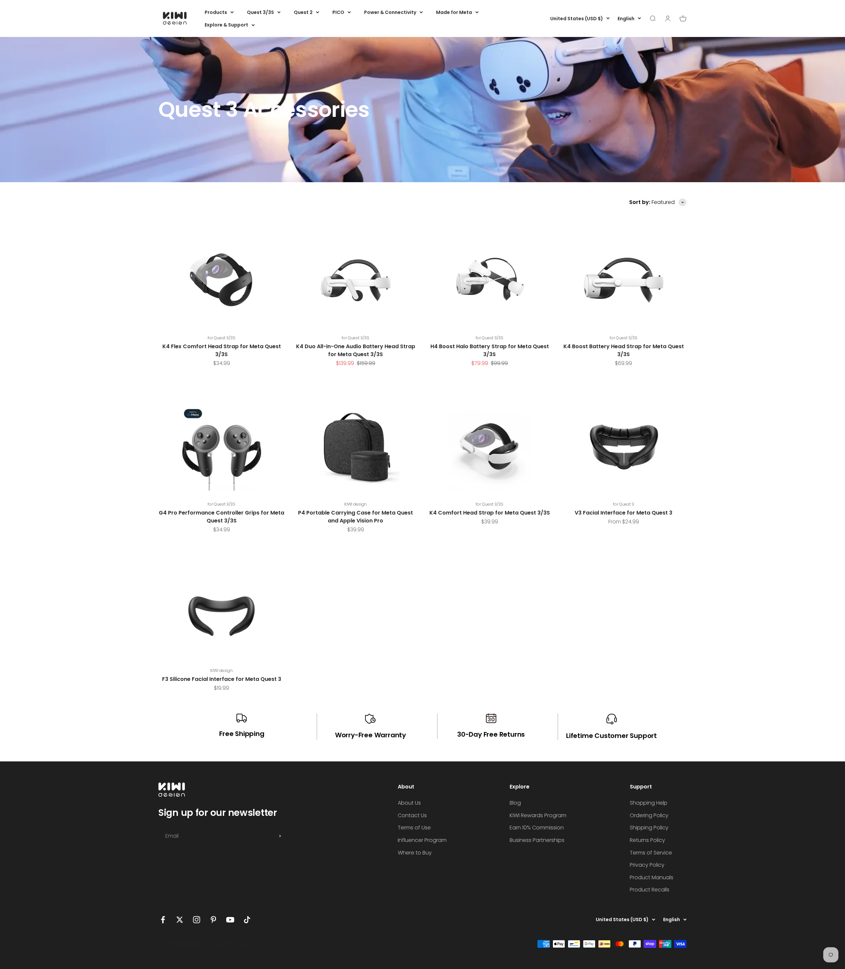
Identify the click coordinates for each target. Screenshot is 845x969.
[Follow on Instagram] (196, 919)
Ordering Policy (649, 815)
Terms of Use (414, 827)
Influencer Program (422, 840)
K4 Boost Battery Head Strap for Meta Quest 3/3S (623, 350)
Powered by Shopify (230, 944)
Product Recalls (649, 889)
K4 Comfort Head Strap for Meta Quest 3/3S (489, 513)
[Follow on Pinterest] (213, 919)
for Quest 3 (623, 504)
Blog (515, 803)
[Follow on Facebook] (162, 919)
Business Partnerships (537, 840)
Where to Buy (415, 852)
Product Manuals (651, 877)
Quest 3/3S (260, 12)
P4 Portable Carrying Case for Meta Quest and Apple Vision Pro (355, 516)
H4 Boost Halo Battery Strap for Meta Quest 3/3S (489, 350)
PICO (338, 12)
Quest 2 (303, 12)
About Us (409, 803)
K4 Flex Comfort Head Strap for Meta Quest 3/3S (221, 350)
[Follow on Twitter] (179, 919)
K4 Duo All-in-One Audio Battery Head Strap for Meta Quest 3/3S (355, 350)
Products (216, 12)
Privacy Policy (647, 865)
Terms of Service (651, 852)
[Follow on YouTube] (230, 919)
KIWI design (355, 504)
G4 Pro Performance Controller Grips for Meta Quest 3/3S (221, 516)
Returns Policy (647, 840)
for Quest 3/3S (221, 338)
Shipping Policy (649, 827)
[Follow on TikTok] (247, 919)
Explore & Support (226, 24)
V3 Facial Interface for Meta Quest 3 (623, 513)
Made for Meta (454, 12)
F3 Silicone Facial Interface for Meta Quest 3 (221, 679)
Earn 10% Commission (537, 827)
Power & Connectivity (390, 12)
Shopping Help (648, 803)
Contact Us (412, 815)
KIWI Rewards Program (538, 815)
